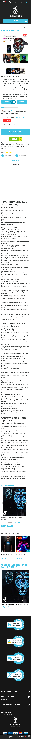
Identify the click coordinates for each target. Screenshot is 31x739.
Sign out (4, 699)
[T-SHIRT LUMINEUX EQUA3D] (8, 544)
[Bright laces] (23, 544)
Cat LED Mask (21, 605)
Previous (8, 70)
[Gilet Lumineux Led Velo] (5, 71)
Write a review (22, 155)
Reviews (16, 165)
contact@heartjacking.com (10, 714)
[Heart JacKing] (15, 12)
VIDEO (7, 102)
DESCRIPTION (21, 102)
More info (15, 160)
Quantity (4, 124)
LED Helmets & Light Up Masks (12, 28)
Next (22, 70)
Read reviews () (9, 155)
